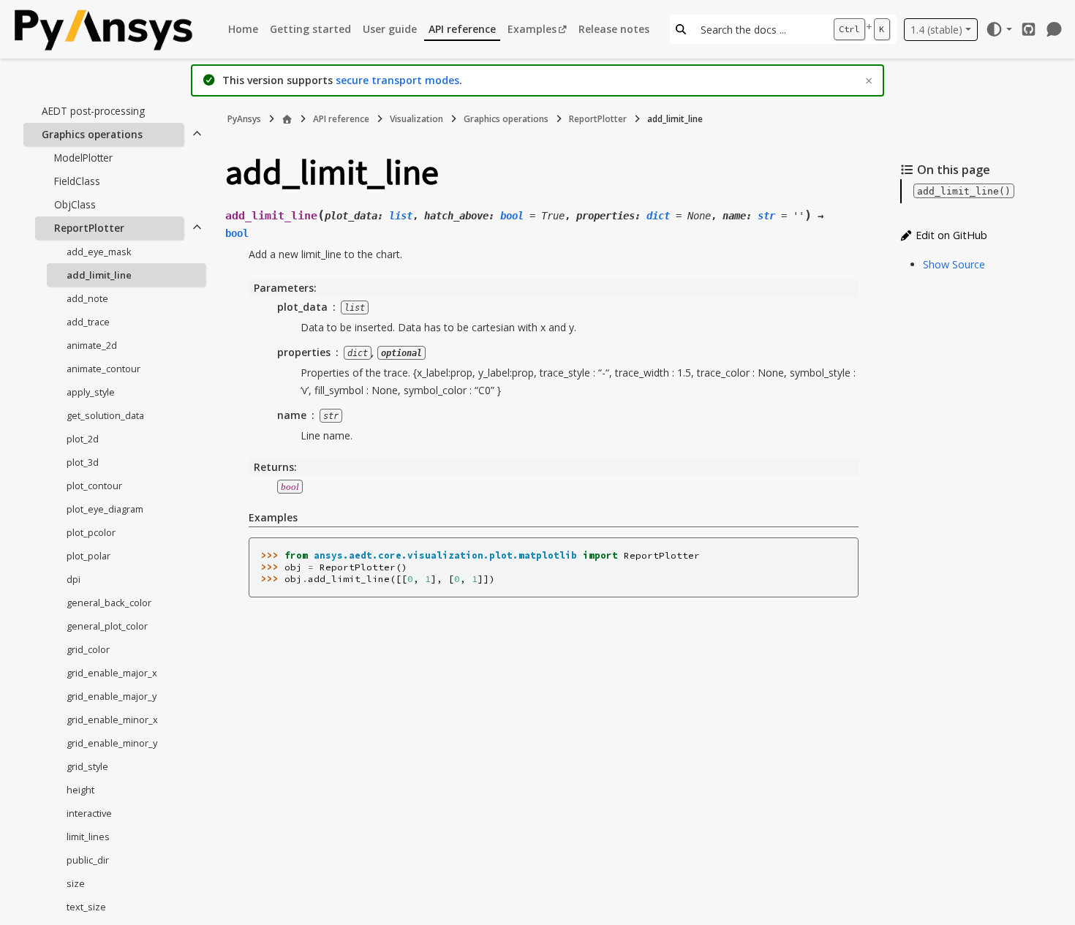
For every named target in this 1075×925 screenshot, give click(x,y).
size (76, 883)
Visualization (416, 119)
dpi (73, 579)
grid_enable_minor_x (112, 719)
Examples (532, 29)
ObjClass (75, 204)
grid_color (88, 649)
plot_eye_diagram (105, 509)
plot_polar (88, 555)
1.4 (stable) (936, 30)
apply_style (91, 392)
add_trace (88, 321)
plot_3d (83, 462)
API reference (462, 29)
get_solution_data (105, 415)
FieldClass (77, 181)
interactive (89, 813)
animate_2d (92, 345)
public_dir (88, 860)
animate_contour (103, 368)
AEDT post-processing (93, 111)
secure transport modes (397, 80)
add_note (87, 298)
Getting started (310, 29)
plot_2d (83, 438)
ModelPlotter (83, 158)
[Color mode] (998, 29)
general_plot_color (107, 626)
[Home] (287, 119)
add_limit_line (99, 275)
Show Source (954, 264)
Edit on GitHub (950, 235)
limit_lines (88, 836)
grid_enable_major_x (112, 672)
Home (243, 29)
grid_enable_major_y (111, 696)
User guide (390, 29)
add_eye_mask (99, 251)
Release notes (613, 29)
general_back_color (109, 602)
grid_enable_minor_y (112, 743)
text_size (86, 906)
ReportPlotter (89, 228)
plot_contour (94, 485)
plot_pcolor (91, 532)
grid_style (87, 766)
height (80, 789)
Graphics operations (92, 134)
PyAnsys (244, 119)
